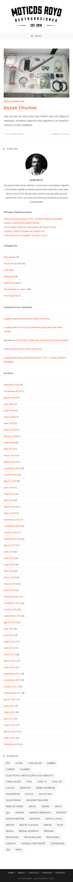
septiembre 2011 (12, 692)
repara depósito (29, 831)
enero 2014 (9, 513)
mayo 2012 (9, 641)
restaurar (52, 837)
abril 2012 (9, 647)
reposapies (12, 837)
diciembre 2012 (12, 596)
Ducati (29, 794)
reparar (49, 831)
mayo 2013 (9, 564)
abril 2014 (9, 500)
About (21, 872)
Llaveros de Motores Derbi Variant (22, 222)
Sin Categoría (11, 295)
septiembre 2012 (12, 615)
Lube (6, 270)
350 (8, 763)
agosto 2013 (10, 545)
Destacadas (10, 257)
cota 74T (57, 781)
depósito (25, 787)
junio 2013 (9, 558)
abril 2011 (9, 718)
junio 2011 (9, 705)
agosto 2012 (10, 622)
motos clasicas (28, 824)
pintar (47, 824)
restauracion (32, 837)
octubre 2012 (11, 609)
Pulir (60, 824)
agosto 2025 (10, 397)
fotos (32, 806)
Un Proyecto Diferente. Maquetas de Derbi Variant (30, 227)
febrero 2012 (10, 660)
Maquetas (9, 276)
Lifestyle (34, 872)
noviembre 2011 (12, 680)
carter (10, 769)
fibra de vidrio (14, 806)
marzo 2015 (10, 455)
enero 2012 (9, 667)
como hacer (13, 781)
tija (8, 849)
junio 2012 (9, 635)
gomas (45, 806)
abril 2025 (9, 423)
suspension (57, 843)
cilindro (25, 769)
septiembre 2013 (12, 538)
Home (11, 872)
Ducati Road (13, 800)
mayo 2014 (9, 493)
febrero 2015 (10, 461)
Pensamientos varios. (15, 289)
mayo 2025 (9, 416)
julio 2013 (9, 551)
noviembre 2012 (12, 603)
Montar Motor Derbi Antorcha (33, 318)
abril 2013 (9, 571)
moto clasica (54, 818)
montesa (34, 818)
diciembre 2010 (12, 744)
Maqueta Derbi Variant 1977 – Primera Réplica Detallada (33, 218)
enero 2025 (9, 442)
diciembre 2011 (12, 673)
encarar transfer (37, 800)
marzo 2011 (10, 725)
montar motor (15, 818)
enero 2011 (9, 737)
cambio (51, 763)
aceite (19, 763)
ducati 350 (45, 794)
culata (10, 787)
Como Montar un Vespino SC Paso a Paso (25, 235)
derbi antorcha (45, 787)
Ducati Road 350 (14, 101)
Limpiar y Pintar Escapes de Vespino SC (24, 231)
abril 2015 (9, 448)
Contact (60, 872)
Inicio (58, 806)
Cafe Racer (34, 763)
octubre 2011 (11, 686)
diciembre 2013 (12, 519)
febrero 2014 (10, 506)
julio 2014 (9, 487)
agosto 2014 (10, 481)
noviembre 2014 (12, 468)
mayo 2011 (9, 712)
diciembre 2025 (12, 384)
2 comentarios (15, 134)
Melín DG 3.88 (11, 282)
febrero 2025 (10, 436)
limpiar (19, 812)
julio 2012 (9, 628)
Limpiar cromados (40, 812)
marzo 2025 (10, 429)
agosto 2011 (10, 699)
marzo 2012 (10, 654)
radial (10, 831)
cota (29, 781)
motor (10, 824)
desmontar (13, 794)
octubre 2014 (11, 474)
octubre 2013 (11, 532)
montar (61, 812)
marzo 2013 (10, 577)
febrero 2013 (10, 583)
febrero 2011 (10, 731)
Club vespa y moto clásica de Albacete (29, 775)
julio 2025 (9, 404)
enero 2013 (9, 590)
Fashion (47, 872)
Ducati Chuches (20, 107)
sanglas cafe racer (33, 843)
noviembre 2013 (12, 526)
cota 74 (41, 781)
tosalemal (9, 318)
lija (8, 812)
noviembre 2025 (12, 391)
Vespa (18, 849)
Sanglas (11, 843)
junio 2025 (9, 410)
